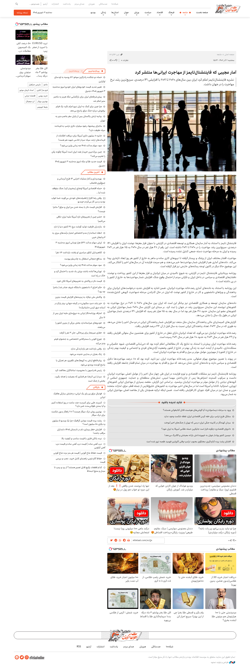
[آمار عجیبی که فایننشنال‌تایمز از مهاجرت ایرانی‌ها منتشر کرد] (171, 131)
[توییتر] (22, 657)
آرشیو (45, 4)
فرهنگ (171, 12)
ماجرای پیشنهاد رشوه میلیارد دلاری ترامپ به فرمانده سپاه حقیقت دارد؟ (80, 128)
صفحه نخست (202, 12)
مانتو (46, 84)
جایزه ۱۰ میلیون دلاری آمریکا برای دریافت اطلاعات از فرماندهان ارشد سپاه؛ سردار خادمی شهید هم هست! (80, 138)
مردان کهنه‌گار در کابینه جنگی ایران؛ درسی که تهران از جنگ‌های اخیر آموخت (197, 423)
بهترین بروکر (43, 101)
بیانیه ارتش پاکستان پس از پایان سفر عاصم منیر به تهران (80, 118)
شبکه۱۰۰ (114, 4)
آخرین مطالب (93, 172)
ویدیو (93, 12)
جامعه (185, 12)
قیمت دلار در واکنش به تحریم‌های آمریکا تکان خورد (79, 281)
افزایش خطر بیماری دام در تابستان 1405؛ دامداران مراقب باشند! (81, 431)
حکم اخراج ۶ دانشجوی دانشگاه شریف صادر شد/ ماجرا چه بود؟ (79, 289)
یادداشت (67, 4)
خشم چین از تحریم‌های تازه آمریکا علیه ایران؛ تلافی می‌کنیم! (80, 219)
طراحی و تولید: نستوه (220, 662)
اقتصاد (160, 12)
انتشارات (55, 4)
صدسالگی (103, 4)
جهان (126, 12)
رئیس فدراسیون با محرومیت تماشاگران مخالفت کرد (78, 370)
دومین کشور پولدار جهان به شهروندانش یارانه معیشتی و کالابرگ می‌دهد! (197, 435)
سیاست (148, 12)
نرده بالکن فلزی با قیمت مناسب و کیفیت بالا (82, 438)
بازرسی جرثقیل (35, 84)
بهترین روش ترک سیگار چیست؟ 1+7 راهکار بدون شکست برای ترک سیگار (78, 413)
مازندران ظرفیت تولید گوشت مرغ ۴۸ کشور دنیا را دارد (78, 227)
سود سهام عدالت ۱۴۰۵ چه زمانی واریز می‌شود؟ (81, 145)
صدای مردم (79, 4)
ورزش (136, 12)
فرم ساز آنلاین (42, 90)
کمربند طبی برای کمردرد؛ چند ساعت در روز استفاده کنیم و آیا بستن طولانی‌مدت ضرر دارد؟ (78, 404)
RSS (79, 646)
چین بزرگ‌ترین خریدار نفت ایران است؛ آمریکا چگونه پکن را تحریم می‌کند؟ (78, 154)
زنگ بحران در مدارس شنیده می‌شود (86, 354)
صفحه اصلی (229, 54)
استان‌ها (115, 12)
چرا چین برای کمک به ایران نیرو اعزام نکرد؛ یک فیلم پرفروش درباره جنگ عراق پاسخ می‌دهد (80, 109)
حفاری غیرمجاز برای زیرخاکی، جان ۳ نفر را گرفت (80, 333)
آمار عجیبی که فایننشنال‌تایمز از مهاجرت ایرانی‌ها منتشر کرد (185, 72)
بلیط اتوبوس (42, 107)
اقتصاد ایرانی (30, 95)
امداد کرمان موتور (26, 90)
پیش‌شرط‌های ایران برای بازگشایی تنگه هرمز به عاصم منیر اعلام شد (79, 99)
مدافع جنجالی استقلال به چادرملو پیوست (83, 259)
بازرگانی (96, 387)
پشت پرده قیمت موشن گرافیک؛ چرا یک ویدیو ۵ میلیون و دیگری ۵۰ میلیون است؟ (78, 422)
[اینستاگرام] (27, 657)
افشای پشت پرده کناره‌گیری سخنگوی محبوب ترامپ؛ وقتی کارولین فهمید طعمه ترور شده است (188, 441)
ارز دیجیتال (30, 101)
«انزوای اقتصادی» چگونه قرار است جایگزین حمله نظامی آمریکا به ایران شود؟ (196, 429)
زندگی (103, 12)
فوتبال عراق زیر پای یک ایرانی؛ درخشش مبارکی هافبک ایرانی (79, 395)
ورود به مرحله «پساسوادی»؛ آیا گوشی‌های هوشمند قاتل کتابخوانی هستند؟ (197, 410)
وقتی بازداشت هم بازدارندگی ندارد (86, 349)
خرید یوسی (43, 95)
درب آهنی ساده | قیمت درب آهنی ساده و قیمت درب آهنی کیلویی (80, 445)
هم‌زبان (91, 4)
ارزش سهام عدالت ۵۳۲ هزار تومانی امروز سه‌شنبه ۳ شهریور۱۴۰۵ (80, 245)
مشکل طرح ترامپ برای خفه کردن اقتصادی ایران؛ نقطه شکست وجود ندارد (197, 416)
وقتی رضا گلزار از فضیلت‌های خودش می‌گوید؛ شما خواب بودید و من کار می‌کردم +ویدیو (78, 199)
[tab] (95, 71)
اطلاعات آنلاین (227, 8)
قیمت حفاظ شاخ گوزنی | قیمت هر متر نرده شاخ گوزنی (77, 453)
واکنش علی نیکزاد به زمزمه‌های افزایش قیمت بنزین (78, 297)
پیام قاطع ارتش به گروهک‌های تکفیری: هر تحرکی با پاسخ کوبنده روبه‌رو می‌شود (80, 363)
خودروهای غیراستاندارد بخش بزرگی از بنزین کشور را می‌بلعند (80, 325)
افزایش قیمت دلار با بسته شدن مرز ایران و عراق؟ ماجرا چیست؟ (79, 209)
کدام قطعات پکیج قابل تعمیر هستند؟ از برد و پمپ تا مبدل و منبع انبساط (79, 469)
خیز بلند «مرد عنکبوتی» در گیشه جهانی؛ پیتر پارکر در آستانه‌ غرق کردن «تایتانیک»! (80, 305)
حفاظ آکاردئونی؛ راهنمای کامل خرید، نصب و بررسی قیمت (80, 460)
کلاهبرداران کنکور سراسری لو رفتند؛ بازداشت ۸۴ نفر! (79, 252)
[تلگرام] (17, 657)
